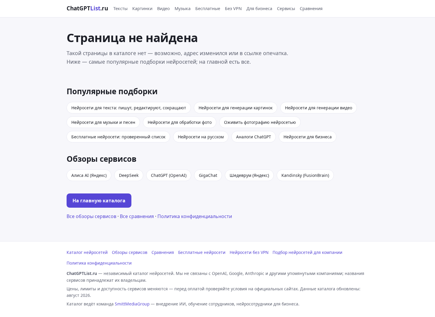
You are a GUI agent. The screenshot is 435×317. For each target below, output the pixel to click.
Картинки (142, 8)
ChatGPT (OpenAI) (168, 175)
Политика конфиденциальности (194, 216)
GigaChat (208, 175)
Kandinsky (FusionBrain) (305, 175)
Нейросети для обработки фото (180, 122)
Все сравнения (137, 216)
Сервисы (286, 8)
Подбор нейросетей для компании (307, 252)
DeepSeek (128, 175)
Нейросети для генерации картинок (236, 108)
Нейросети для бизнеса (307, 137)
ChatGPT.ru (87, 8)
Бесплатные (207, 8)
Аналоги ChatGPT (253, 137)
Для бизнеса (259, 8)
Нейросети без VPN (249, 252)
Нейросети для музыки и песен (103, 122)
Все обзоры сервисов (91, 216)
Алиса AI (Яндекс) (89, 175)
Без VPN (233, 8)
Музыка (183, 8)
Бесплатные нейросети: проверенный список (118, 137)
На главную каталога (98, 200)
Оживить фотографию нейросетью (260, 122)
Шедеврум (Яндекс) (249, 175)
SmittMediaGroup (132, 304)
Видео (163, 8)
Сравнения (311, 8)
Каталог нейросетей (87, 252)
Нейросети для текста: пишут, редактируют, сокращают (128, 108)
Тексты (120, 8)
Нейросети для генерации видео (318, 108)
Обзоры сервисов (129, 252)
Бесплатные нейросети (201, 252)
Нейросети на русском (201, 137)
